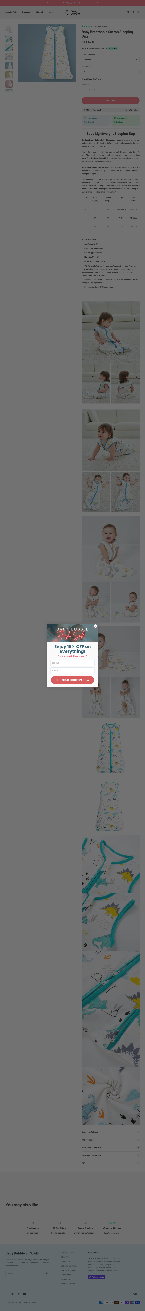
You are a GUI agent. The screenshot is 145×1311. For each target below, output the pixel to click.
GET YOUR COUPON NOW (72, 680)
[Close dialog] (95, 626)
